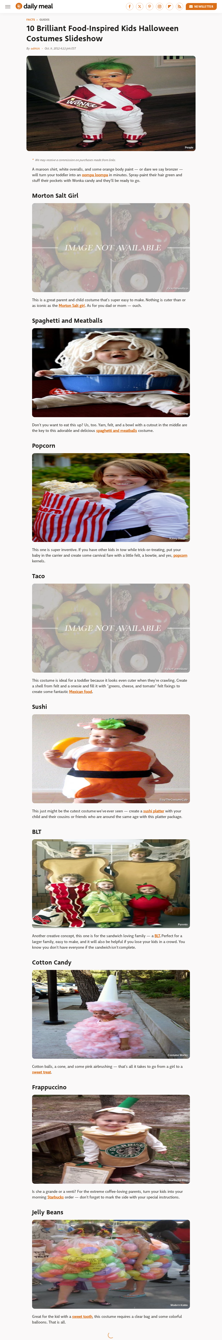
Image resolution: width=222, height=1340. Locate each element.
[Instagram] (159, 6)
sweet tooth (82, 1316)
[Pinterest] (149, 6)
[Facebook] (129, 6)
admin (35, 48)
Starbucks (55, 1197)
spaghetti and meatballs (116, 430)
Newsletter (203, 6)
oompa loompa (95, 175)
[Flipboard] (169, 6)
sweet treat (41, 1072)
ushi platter (154, 811)
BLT (157, 935)
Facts (30, 19)
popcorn (180, 555)
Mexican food (80, 691)
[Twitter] (139, 6)
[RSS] (179, 6)
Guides (44, 19)
